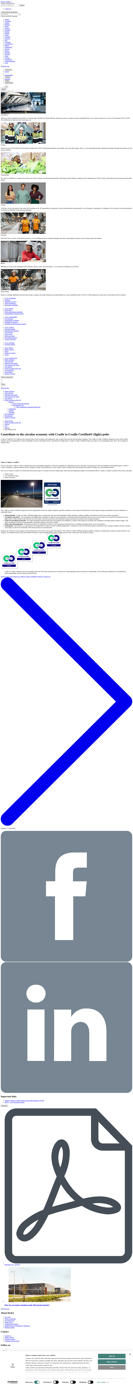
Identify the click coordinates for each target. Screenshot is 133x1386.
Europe (7, 424)
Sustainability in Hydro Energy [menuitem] (14, 314)
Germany (7, 37)
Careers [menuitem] (7, 77)
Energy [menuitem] (7, 71)
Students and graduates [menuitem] (12, 331)
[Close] (3, 87)
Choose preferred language (9, 16)
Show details (101, 1382)
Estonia (7, 31)
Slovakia (7, 54)
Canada (7, 28)
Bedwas (7, 428)
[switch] (56, 1382)
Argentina (8, 21)
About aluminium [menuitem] (10, 303)
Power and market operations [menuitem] (14, 312)
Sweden (7, 58)
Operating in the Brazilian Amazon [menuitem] (15, 324)
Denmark (7, 30)
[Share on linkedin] (66, 1092)
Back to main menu (7, 377)
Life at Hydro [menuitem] (9, 332)
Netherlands (8, 47)
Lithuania (8, 42)
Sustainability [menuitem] (9, 75)
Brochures (4, 1106)
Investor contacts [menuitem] (10, 344)
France (7, 35)
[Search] (20, 14)
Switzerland (8, 59)
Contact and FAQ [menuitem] (10, 339)
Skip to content (6, 2)
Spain (6, 56)
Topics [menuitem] (7, 355)
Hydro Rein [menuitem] (8, 310)
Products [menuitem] (7, 300)
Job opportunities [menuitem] (10, 329)
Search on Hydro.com (7, 3)
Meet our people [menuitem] (10, 336)
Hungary (7, 38)
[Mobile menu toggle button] (6, 86)
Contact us (8, 9)
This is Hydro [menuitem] (9, 361)
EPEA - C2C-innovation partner (14, 1102)
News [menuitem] (6, 351)
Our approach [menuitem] (9, 319)
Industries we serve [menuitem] (10, 302)
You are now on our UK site (9, 12)
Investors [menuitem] (7, 79)
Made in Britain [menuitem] (9, 360)
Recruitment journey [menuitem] (11, 338)
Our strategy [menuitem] (8, 367)
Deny (112, 1367)
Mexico (7, 45)
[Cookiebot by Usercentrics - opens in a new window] (12, 1382)
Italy (6, 40)
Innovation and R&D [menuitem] (11, 305)
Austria (7, 23)
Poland (7, 51)
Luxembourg (9, 44)
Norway (7, 49)
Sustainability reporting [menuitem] (12, 320)
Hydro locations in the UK (13, 422)
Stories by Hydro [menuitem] (10, 374)
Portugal (7, 52)
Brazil (6, 26)
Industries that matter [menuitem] (11, 363)
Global (7, 19)
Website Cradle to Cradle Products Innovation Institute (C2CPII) (24, 1100)
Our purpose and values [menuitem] (12, 365)
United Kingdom (10, 61)
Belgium (7, 24)
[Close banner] (130, 1354)
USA (6, 63)
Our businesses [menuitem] (9, 370)
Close (3, 384)
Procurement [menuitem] (8, 372)
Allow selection (112, 1362)
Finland (7, 33)
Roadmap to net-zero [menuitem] (11, 322)
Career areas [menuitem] (8, 334)
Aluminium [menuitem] (8, 70)
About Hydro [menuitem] (8, 83)
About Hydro (5, 388)
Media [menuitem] (7, 81)
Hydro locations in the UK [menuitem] (13, 368)
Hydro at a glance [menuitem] (10, 353)
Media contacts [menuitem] (9, 349)
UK (6, 426)
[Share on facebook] (66, 961)
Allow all (112, 1356)
